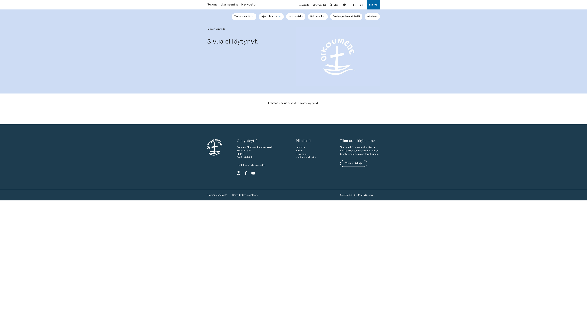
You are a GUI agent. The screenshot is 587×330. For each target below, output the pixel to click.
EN (354, 5)
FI (348, 5)
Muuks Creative (365, 195)
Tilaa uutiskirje (353, 163)
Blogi (299, 150)
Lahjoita (373, 5)
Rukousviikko (317, 16)
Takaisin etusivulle (216, 29)
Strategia (301, 154)
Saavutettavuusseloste (245, 195)
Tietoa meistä (242, 16)
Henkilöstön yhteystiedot (251, 165)
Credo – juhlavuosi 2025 (346, 16)
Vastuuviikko (296, 16)
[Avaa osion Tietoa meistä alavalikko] (252, 16)
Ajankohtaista (269, 16)
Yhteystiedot (319, 5)
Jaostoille (304, 5)
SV (361, 5)
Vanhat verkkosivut (306, 157)
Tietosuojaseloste (217, 195)
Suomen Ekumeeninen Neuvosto (231, 4)
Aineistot (372, 16)
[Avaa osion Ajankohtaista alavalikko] (279, 16)
